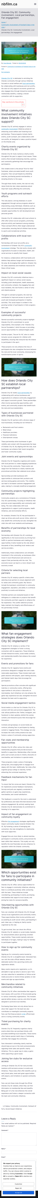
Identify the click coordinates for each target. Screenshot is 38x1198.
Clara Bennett (7, 63)
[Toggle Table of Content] (22, 104)
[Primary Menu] (35, 4)
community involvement (9, 129)
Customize (18, 1184)
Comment (4, 1130)
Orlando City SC (6, 78)
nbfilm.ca (9, 4)
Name (3, 1148)
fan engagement (13, 821)
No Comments (5, 72)
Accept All (18, 1192)
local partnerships (28, 83)
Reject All (18, 1188)
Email (3, 1157)
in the (24, 1014)
